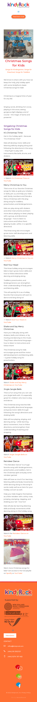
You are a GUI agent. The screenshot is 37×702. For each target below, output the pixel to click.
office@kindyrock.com (15, 646)
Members (10, 635)
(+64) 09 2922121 (14, 651)
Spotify (9, 573)
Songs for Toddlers (23, 72)
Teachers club (18, 17)
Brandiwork (21, 697)
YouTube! (18, 573)
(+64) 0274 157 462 (15, 657)
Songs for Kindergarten (14, 69)
